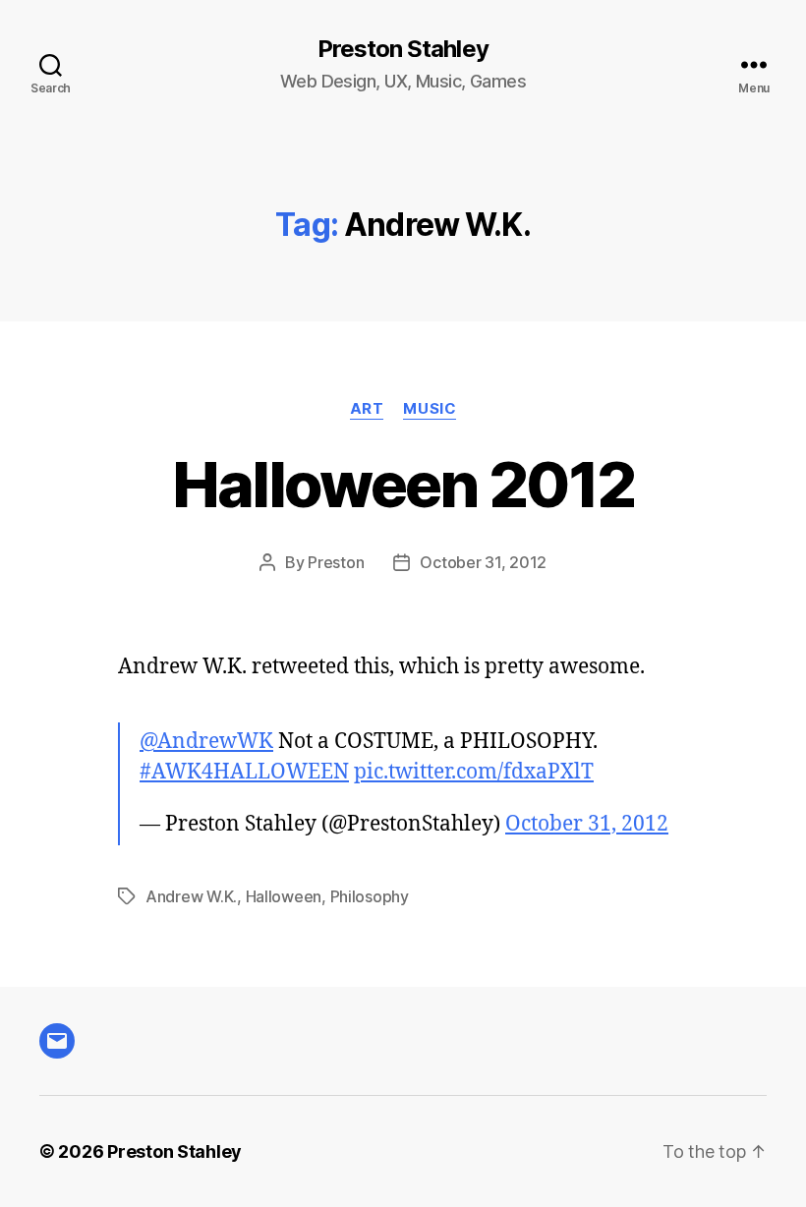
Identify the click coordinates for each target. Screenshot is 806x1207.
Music (429, 409)
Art (367, 409)
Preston (336, 562)
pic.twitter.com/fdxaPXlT (474, 772)
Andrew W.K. (191, 896)
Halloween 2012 (403, 484)
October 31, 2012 (483, 562)
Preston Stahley (402, 49)
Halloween (284, 896)
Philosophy (369, 896)
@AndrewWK (206, 741)
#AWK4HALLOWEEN (244, 772)
